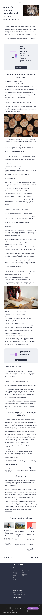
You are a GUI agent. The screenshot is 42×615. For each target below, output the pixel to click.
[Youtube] (20, 565)
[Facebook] (14, 565)
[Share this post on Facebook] (35, 557)
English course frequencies (19, 592)
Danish (23, 584)
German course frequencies (19, 594)
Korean (14, 584)
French (14, 575)
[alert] (21, 609)
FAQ (24, 604)
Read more (23, 608)
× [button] (40, 605)
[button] (14, 613)
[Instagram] (18, 565)
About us (15, 604)
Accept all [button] (33, 608)
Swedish (23, 581)
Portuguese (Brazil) (24, 575)
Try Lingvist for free (21, 67)
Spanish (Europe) (15, 573)
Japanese (15, 581)
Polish (23, 579)
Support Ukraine (16, 599)
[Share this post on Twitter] (37, 557)
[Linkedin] (22, 564)
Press (24, 599)
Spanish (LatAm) (25, 570)
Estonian (24, 572)
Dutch (23, 577)
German (15, 577)
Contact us (15, 602)
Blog (24, 601)
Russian (15, 579)
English (14, 570)
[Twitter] (16, 565)
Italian (14, 586)
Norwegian (24, 586)
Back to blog (8, 557)
